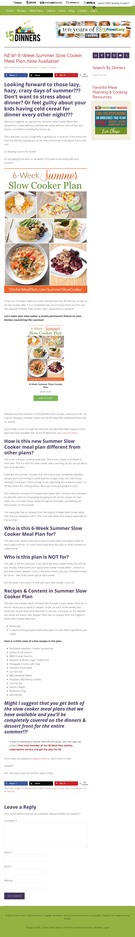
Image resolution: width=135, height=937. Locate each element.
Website (8, 880)
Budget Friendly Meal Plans (26, 788)
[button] (113, 3)
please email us (41, 758)
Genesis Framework (84, 927)
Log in (107, 927)
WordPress (98, 927)
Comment (10, 820)
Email (8, 866)
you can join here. (67, 432)
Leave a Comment (48, 67)
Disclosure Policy (35, 915)
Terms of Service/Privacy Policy (76, 915)
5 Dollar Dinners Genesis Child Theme (57, 927)
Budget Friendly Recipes (47, 788)
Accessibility (96, 915)
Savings (61, 788)
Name (8, 852)
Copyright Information (53, 915)
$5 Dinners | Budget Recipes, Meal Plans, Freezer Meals (23, 31)
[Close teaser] (94, 7)
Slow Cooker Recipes (74, 788)
